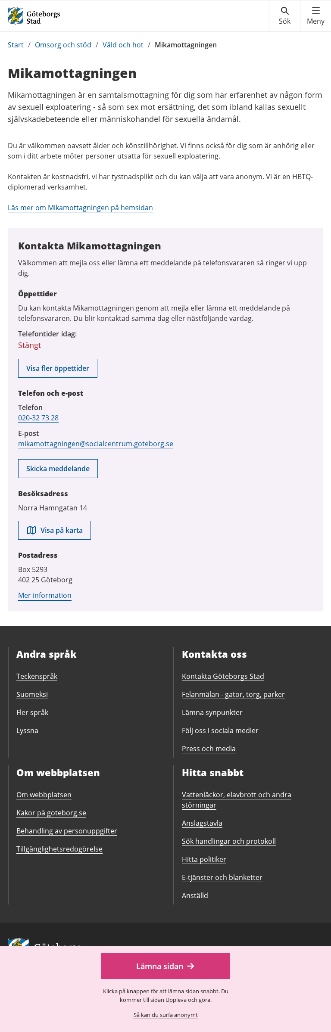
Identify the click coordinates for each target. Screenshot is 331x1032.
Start (16, 45)
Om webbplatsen (44, 794)
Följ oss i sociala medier (220, 730)
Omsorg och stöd (63, 45)
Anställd (195, 895)
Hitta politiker (204, 859)
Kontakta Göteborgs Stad (223, 676)
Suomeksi (32, 694)
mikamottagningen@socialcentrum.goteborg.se (95, 443)
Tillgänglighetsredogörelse (59, 849)
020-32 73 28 (38, 418)
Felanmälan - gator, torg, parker (233, 694)
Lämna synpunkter (212, 712)
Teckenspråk (36, 676)
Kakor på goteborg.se (51, 813)
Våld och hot (123, 45)
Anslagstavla (202, 823)
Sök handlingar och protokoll (229, 841)
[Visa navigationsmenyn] (315, 15)
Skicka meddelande (58, 468)
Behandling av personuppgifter (66, 831)
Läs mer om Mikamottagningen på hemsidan (80, 207)
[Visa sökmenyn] (284, 15)
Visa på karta (62, 530)
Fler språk (32, 712)
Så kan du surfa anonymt (166, 1015)
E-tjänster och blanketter (222, 877)
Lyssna (27, 730)
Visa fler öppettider (57, 368)
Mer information (45, 595)
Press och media (209, 748)
